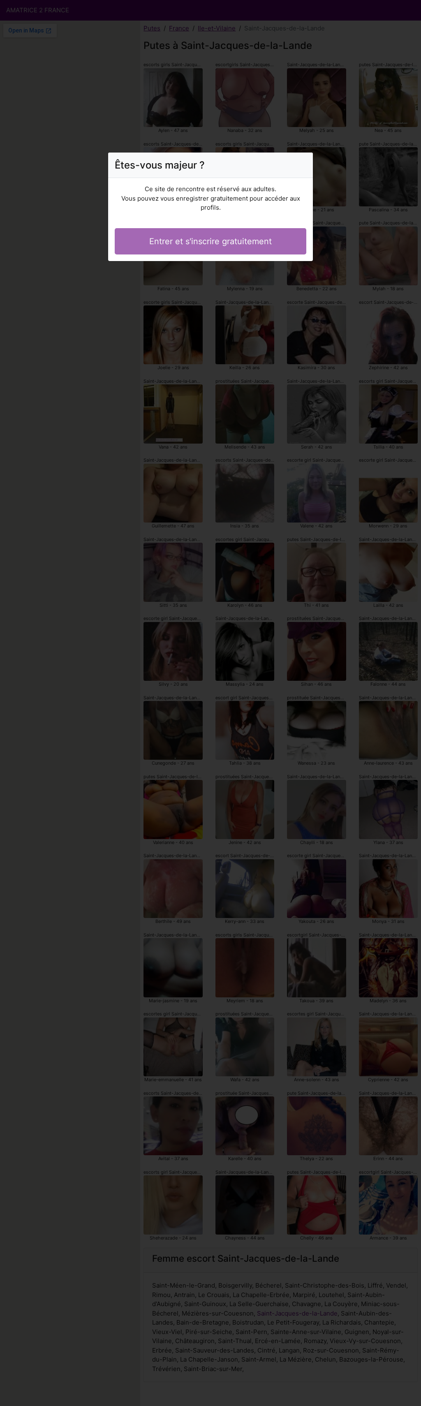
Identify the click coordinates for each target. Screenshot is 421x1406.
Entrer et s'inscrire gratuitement (210, 241)
